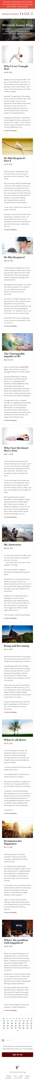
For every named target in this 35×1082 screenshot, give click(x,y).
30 (19, 1026)
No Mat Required (14, 257)
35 (8, 1028)
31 (23, 1026)
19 (8, 1023)
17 (31, 1021)
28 (12, 1026)
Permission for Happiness (13, 842)
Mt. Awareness (12, 544)
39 (23, 1028)
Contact (26, 1078)
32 (27, 1026)
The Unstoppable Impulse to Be (14, 355)
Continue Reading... (10, 131)
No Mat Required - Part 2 (15, 159)
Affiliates (8, 1076)
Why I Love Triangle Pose (16, 67)
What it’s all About (15, 740)
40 (27, 1028)
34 (4, 1028)
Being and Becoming (16, 646)
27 (8, 1026)
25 (31, 1023)
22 (19, 1023)
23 (23, 1023)
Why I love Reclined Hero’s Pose (16, 449)
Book (15, 1076)
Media (21, 1076)
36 (12, 1028)
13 (15, 1021)
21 (15, 1023)
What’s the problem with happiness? (16, 941)
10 (4, 1021)
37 (15, 1028)
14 (19, 1021)
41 (31, 1028)
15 (23, 1021)
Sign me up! (17, 1054)
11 (8, 1021)
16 (27, 1021)
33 (31, 1026)
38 (19, 1028)
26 (4, 1026)
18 (4, 1023)
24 (27, 1023)
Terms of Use (18, 1078)
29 (15, 1026)
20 (12, 1023)
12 (12, 1021)
